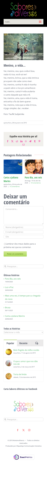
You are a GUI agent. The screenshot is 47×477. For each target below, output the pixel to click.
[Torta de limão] (9, 380)
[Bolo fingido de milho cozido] (9, 356)
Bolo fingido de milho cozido (26, 356)
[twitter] (23, 436)
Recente (23, 349)
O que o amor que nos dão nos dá (25, 368)
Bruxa (7, 313)
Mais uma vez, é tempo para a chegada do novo (33, 181)
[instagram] (29, 436)
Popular (10, 349)
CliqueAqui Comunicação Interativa (28, 452)
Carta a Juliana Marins (15, 321)
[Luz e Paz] (13, 161)
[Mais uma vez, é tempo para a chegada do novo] (34, 161)
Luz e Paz (8, 177)
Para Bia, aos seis (13, 284)
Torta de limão (20, 380)
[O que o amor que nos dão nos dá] (9, 367)
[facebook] (17, 436)
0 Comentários (17, 183)
